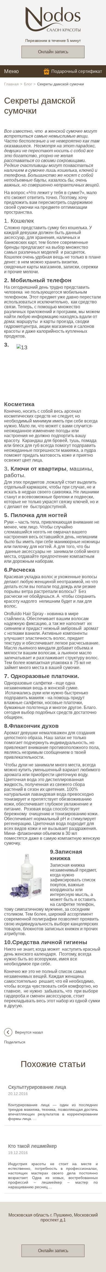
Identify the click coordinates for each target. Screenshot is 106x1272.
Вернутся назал (29, 1032)
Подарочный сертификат (76, 71)
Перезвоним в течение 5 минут (53, 40)
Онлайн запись (53, 51)
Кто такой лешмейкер (32, 1146)
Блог (28, 84)
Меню (11, 71)
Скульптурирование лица (37, 1087)
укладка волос (38, 576)
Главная (11, 84)
